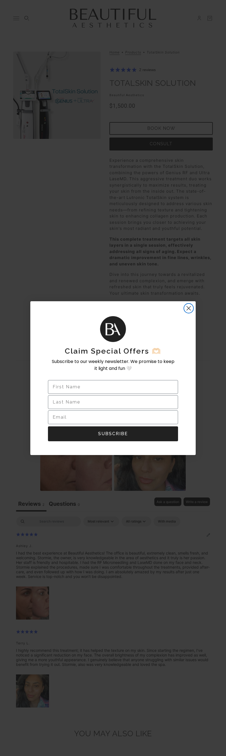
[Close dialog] (188, 308)
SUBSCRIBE (113, 433)
